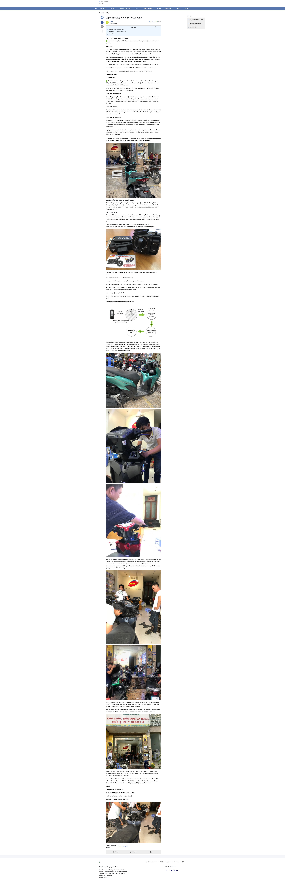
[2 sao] (120, 847)
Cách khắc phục (193, 27)
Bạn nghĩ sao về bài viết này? (111, 846)
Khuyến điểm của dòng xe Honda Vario (195, 24)
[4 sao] (125, 847)
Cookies (176, 862)
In (151, 852)
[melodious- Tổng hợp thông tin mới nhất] (104, 3)
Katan (111, 21)
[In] (102, 31)
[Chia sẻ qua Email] (102, 26)
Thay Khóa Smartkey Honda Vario (196, 20)
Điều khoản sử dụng (151, 862)
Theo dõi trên (152, 21)
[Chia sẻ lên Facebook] (102, 22)
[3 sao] (123, 847)
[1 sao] (118, 847)
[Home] (102, 17)
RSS (183, 862)
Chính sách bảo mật (165, 862)
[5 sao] (127, 847)
